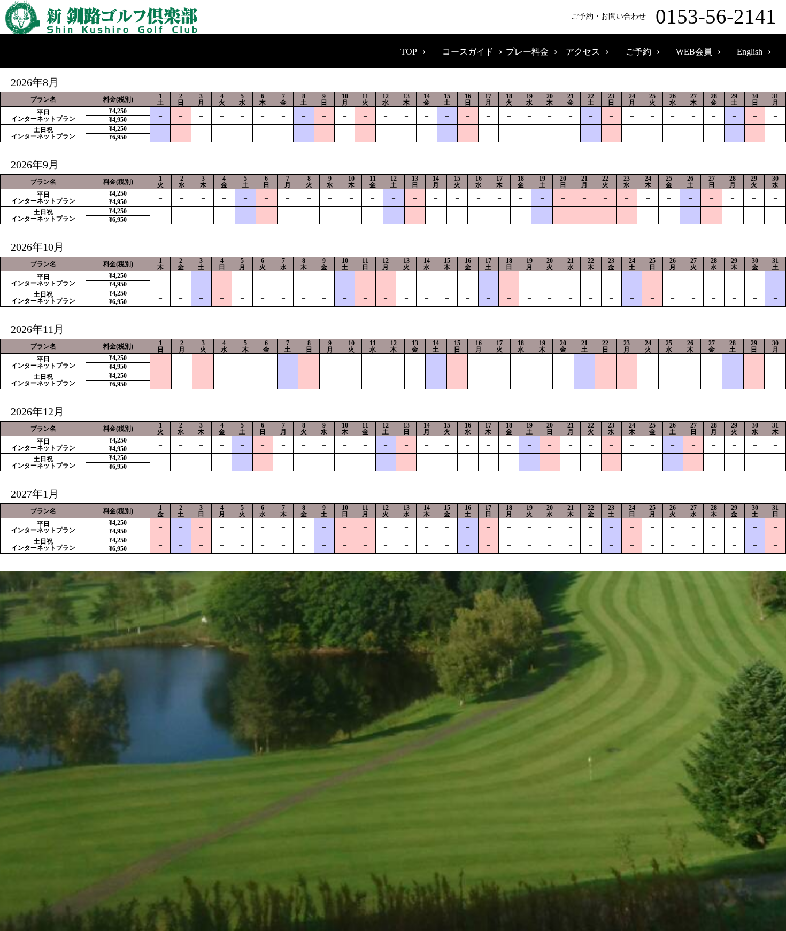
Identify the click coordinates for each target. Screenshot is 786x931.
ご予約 (638, 51)
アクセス (583, 51)
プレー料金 (527, 51)
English (749, 51)
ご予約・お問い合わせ (673, 16)
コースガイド (468, 51)
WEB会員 (694, 51)
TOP (408, 51)
